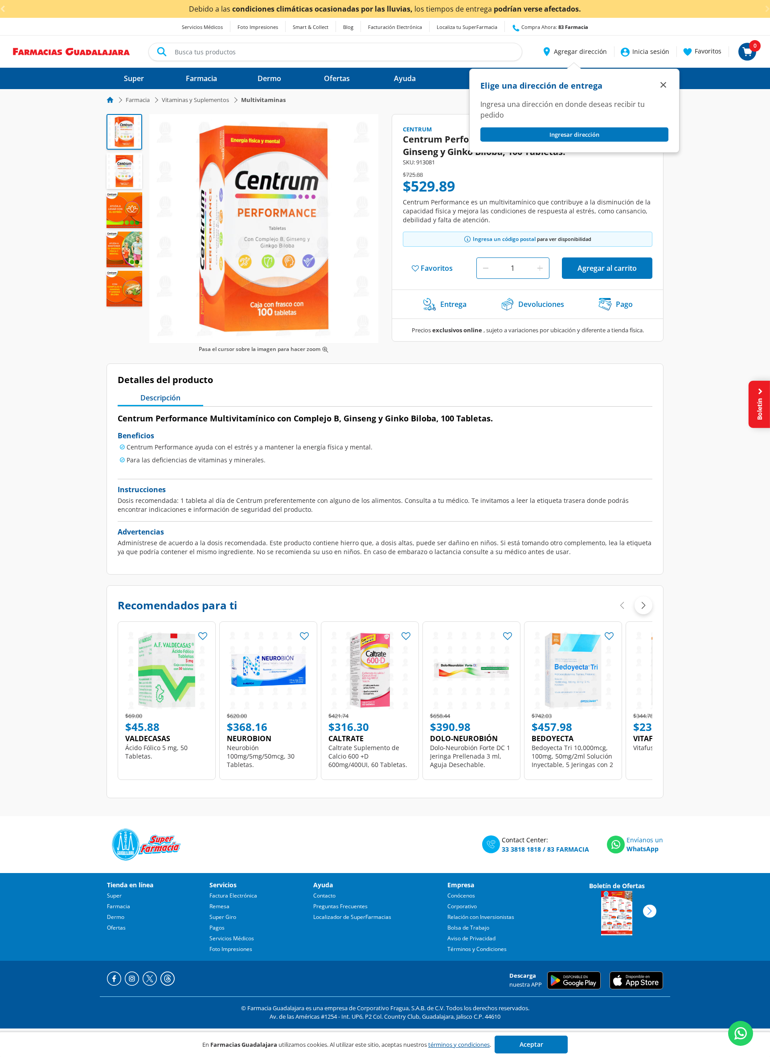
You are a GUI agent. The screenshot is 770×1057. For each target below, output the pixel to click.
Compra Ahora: (554, 27)
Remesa (219, 906)
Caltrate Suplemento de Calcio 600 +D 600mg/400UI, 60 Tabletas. (367, 756)
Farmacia (138, 99)
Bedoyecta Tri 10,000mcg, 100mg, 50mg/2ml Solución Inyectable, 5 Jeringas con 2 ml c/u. (572, 760)
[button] (574, 51)
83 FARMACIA (568, 849)
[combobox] (335, 52)
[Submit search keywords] (162, 51)
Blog (348, 27)
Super (114, 895)
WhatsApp (643, 849)
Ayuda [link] (405, 78)
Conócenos (461, 895)
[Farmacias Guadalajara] (71, 51)
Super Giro (222, 917)
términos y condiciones (459, 1045)
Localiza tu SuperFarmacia (467, 27)
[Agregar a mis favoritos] (202, 633)
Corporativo (462, 906)
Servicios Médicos (202, 27)
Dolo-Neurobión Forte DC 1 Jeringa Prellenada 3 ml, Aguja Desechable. (470, 756)
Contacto (324, 895)
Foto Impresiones (258, 27)
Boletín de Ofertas (617, 886)
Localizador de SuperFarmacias (352, 917)
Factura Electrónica (233, 895)
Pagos (217, 927)
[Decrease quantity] (486, 268)
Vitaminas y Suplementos (195, 99)
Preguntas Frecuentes (340, 906)
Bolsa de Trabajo (468, 927)
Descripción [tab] (160, 398)
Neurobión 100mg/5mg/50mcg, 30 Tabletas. (261, 756)
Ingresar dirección (574, 135)
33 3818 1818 (521, 849)
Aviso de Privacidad (471, 938)
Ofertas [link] (337, 78)
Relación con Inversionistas (480, 917)
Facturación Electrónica (395, 27)
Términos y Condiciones (477, 949)
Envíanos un (645, 840)
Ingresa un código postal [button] (504, 239)
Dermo (115, 917)
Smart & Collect (310, 27)
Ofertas (116, 927)
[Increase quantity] (540, 268)
